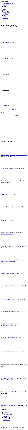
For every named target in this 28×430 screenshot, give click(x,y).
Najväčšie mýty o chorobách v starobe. (9, 168)
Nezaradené (6, 418)
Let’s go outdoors (7, 16)
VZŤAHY (5, 413)
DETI (4, 416)
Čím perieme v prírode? (6, 220)
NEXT (14, 109)
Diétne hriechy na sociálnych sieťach (9, 299)
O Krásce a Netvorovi (8, 58)
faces (4, 10)
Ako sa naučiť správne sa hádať (8, 273)
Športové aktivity (4, 194)
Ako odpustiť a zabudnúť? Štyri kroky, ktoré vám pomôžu (14, 391)
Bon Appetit (6, 11)
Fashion (5, 6)
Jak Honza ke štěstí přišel (9, 42)
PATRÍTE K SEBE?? (8, 3)
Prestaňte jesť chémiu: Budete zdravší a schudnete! (12, 285)
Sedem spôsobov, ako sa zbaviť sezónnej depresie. (12, 405)
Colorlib (12, 427)
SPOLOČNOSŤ (7, 414)
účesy (4, 9)
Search (16, 115)
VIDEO (5, 15)
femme (5, 5)
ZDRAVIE (5, 412)
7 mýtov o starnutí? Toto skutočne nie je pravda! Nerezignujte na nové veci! (11, 233)
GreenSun (5, 18)
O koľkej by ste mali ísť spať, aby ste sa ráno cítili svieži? (14, 246)
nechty (4, 7)
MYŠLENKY (6, 12)
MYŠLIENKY (6, 14)
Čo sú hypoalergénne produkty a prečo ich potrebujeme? (13, 206)
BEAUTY (5, 417)
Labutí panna (6, 90)
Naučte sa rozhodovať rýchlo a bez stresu (10, 311)
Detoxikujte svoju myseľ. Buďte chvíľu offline (11, 337)
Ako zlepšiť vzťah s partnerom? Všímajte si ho (11, 351)
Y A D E (3, 22)
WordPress (22, 427)
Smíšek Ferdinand (7, 105)
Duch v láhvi (6, 74)
